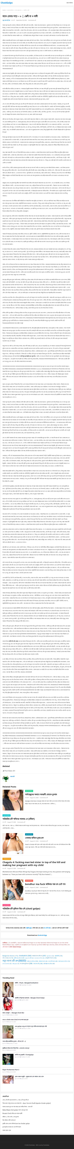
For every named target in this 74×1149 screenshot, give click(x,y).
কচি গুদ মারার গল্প (8, 958)
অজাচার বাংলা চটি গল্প (39, 956)
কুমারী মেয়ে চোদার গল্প (19, 958)
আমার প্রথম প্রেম (7, 1130)
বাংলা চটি (13, 20)
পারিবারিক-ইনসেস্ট (43, 961)
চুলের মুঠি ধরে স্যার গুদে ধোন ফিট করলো (12, 1127)
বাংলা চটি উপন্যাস (52, 961)
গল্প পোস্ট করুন (47, 928)
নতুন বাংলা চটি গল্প (10, 10)
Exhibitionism (6, 859)
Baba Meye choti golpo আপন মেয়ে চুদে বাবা (15, 1110)
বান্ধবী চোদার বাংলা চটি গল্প (64, 961)
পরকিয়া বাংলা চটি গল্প (32, 961)
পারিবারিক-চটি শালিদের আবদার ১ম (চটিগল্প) (19, 818)
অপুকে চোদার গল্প (50, 956)
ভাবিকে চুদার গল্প (15, 963)
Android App (42, 935)
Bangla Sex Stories (10, 956)
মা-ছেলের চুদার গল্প (26, 963)
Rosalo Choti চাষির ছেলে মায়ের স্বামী (12, 1113)
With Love (38, 1145)
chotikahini (25, 956)
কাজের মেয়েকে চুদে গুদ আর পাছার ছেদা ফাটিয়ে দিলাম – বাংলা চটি (17, 1107)
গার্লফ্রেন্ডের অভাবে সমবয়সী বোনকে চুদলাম (41, 794)
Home (4, 10)
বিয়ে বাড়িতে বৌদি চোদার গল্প (9, 1120)
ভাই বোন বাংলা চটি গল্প (7, 963)
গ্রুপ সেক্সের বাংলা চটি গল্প (39, 958)
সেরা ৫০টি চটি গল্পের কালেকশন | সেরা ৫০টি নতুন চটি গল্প (16, 1100)
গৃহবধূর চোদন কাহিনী (29, 958)
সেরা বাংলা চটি (38, 963)
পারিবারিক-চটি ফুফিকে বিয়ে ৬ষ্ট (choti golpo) (21, 908)
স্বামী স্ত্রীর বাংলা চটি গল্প (49, 963)
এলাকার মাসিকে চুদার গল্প (34, 837)
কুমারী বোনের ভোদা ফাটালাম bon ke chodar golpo (16, 1123)
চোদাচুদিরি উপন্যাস (50, 958)
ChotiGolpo (7, 2)
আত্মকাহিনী (58, 956)
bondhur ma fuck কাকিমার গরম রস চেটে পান (45, 884)
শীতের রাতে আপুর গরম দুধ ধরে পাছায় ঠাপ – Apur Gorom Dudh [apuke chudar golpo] (27, 1103)
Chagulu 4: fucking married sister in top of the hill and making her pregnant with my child (34, 864)
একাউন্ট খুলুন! (29, 928)
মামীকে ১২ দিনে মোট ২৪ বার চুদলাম (11, 1117)
